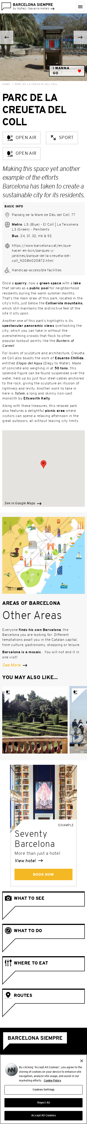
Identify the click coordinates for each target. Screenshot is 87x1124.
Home (6, 84)
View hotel (25, 861)
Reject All (43, 1102)
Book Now (43, 875)
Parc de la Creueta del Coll (36, 84)
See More (12, 665)
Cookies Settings (43, 1089)
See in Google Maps (20, 503)
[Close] (82, 1061)
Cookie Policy (52, 1080)
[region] (43, 1089)
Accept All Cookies (43, 1115)
